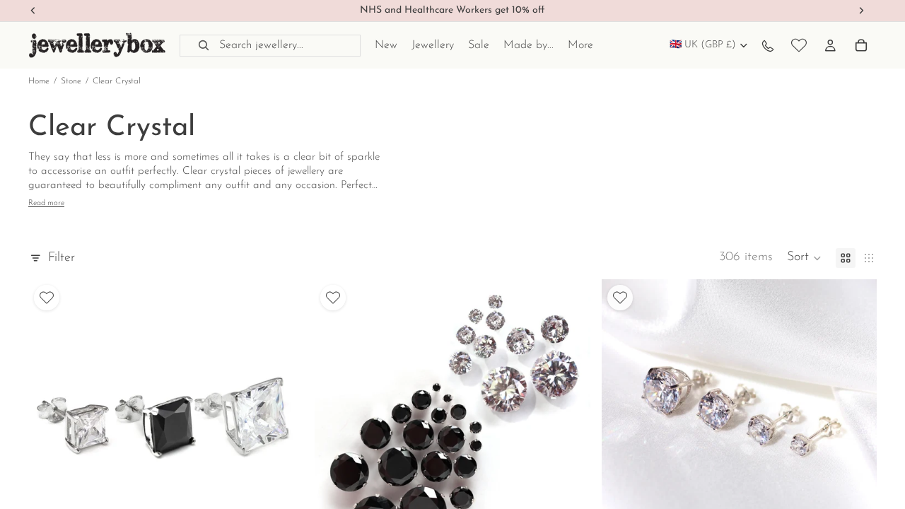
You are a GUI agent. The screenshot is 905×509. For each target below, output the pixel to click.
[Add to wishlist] (46, 297)
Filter (61, 258)
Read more (46, 203)
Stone (71, 81)
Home (38, 81)
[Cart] (861, 45)
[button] (804, 258)
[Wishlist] (798, 45)
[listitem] (580, 45)
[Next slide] (282, 417)
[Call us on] (767, 45)
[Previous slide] (49, 417)
